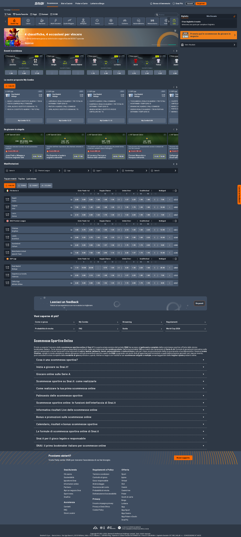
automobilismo (138, 23)
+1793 (176, 252)
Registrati (29, 43)
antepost (83, 23)
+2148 (176, 237)
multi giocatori (56, 23)
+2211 (176, 229)
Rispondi (199, 303)
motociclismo (152, 23)
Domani (45, 14)
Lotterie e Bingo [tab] (97, 4)
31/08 (55, 14)
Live (174, 24)
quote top (14, 23)
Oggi (35, 14)
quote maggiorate (70, 23)
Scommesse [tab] (52, 3)
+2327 (176, 215)
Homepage (7, 10)
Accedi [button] (190, 4)
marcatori (42, 23)
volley (166, 23)
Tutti (9, 14)
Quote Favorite (22, 14)
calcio (28, 23)
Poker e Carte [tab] (81, 4)
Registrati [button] (201, 4)
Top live (21, 179)
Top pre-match (10, 179)
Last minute (31, 179)
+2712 (176, 199)
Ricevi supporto (183, 458)
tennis (97, 23)
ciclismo (125, 23)
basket (111, 23)
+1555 (176, 245)
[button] (160, 3)
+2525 (176, 207)
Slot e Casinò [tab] (67, 4)
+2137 (176, 283)
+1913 (176, 275)
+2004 (176, 267)
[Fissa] (234, 16)
